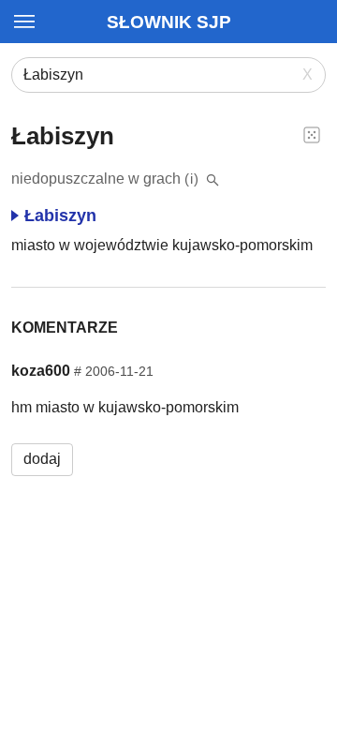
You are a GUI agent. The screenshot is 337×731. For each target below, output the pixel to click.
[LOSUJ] (312, 134)
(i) (191, 178)
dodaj (42, 459)
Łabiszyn (60, 215)
